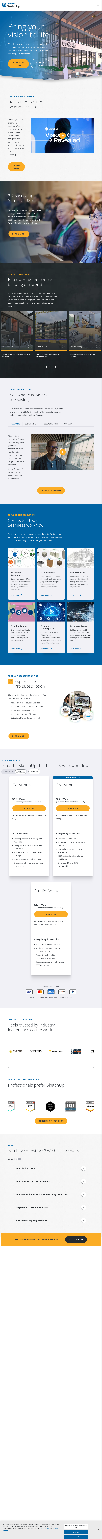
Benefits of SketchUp (51, 1121)
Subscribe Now (18, 63)
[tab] (49, 366)
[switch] (18, 1159)
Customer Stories (51, 490)
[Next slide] (55, 367)
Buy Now (29, 808)
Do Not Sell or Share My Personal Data (76, 1526)
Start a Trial (40, 63)
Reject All (76, 1532)
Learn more (16, 166)
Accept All (76, 1537)
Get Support (76, 1239)
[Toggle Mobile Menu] (98, 5)
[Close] (99, 1530)
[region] (51, 339)
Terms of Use (44, 1528)
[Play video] (62, 135)
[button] (51, 1168)
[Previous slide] (46, 367)
